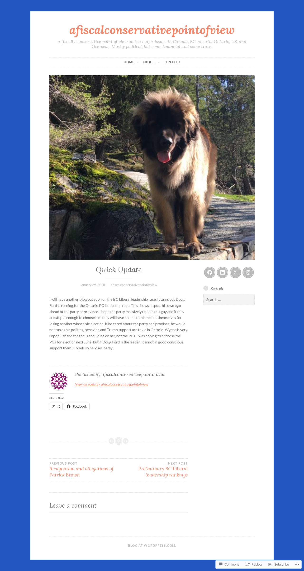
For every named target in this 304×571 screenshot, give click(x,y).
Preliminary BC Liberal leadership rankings (163, 470)
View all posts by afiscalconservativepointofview (111, 384)
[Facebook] (209, 272)
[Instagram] (248, 272)
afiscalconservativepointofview (152, 29)
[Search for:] (229, 300)
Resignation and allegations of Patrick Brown (81, 470)
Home (129, 62)
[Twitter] (235, 272)
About (148, 62)
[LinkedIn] (222, 272)
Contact (171, 62)
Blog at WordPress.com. (152, 545)
